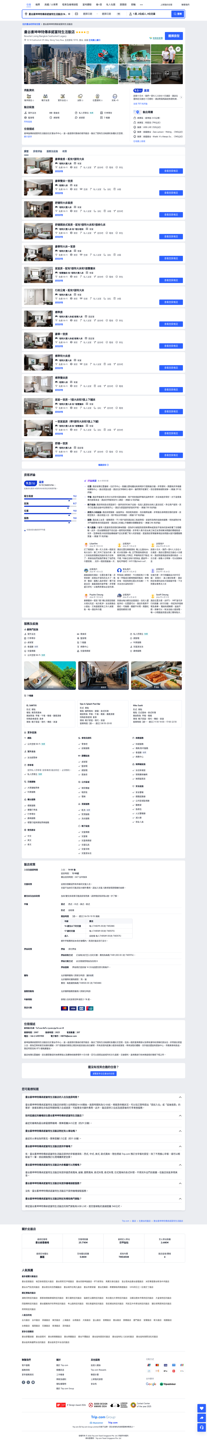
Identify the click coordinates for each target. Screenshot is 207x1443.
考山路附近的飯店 (76, 1303)
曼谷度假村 (41, 1336)
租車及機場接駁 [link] (70, 4)
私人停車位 (138, 634)
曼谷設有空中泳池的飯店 (58, 1342)
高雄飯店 (46, 1320)
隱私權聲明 (61, 1384)
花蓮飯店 (46, 1326)
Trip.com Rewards (98, 1370)
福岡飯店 (36, 1326)
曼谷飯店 (117, 1320)
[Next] (182, 675)
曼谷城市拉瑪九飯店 (73, 1287)
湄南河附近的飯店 (30, 1298)
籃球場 (83, 638)
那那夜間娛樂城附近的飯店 (52, 1298)
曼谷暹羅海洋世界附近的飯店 (52, 1303)
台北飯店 (26, 1320)
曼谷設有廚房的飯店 (101, 1336)
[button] (141, 4)
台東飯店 (26, 1326)
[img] (55, 64)
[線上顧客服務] (201, 1427)
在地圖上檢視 (139, 141)
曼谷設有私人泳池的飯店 (123, 1336)
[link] (166, 4)
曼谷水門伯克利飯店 (31, 1287)
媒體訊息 (60, 1370)
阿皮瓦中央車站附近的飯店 (137, 1303)
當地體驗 (87, 4)
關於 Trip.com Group (65, 1388)
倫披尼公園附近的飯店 (94, 1298)
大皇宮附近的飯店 (163, 1298)
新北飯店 (158, 1320)
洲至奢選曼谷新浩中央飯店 (157, 1281)
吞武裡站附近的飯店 (114, 1303)
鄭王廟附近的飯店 (74, 1298)
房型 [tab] (26, 151)
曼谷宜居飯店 (28, 1281)
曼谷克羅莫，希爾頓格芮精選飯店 (112, 1287)
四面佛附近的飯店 (30, 1303)
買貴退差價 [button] (158, 38)
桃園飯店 (168, 1320)
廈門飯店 (137, 1320)
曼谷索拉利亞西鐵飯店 (52, 1287)
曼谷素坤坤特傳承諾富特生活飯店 (49, 32)
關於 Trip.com (62, 1365)
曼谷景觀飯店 (70, 1336)
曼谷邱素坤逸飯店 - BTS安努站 (89, 1281)
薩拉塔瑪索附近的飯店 (161, 1303)
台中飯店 (36, 1320)
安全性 (94, 1384)
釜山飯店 (97, 1320)
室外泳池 (31, 634)
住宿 (28, 4)
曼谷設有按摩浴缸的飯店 (147, 1336)
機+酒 (99, 4)
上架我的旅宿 (97, 1379)
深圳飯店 (66, 1326)
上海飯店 (66, 1320)
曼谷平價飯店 (84, 1336)
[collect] (201, 1408)
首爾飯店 (107, 1320)
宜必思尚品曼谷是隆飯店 (132, 1281)
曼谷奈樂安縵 (90, 1287)
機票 (37, 4)
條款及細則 (61, 1379)
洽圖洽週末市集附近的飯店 (141, 1298)
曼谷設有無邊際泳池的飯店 (33, 1342)
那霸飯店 (127, 1320)
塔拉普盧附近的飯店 (95, 1303)
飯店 (134, 1221)
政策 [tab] (64, 151)
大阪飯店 (87, 1320)
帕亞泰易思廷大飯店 (45, 1281)
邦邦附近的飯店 (29, 1309)
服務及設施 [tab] (52, 151)
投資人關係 (96, 1365)
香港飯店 (56, 1326)
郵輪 (133, 4)
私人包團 (110, 4)
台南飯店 (76, 1320)
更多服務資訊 (28, 1374)
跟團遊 (123, 4)
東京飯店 (56, 1320)
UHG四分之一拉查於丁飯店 (141, 1287)
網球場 (136, 638)
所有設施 (28, 121)
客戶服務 (26, 1365)
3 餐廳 (83, 642)
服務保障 (26, 1370)
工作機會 (60, 1374)
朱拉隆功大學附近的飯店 (116, 1298)
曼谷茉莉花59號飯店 (65, 1281)
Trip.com (125, 1221)
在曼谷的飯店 (145, 1221)
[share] (201, 1418)
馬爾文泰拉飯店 (112, 1281)
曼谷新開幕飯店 (55, 1336)
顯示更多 (28, 136)
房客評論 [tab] (37, 151)
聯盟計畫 (95, 1374)
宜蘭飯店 (147, 1320)
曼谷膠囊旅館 (28, 1336)
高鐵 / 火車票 (51, 4)
